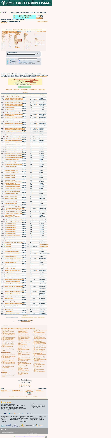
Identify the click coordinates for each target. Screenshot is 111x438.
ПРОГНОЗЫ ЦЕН (16, 89)
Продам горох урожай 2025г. (10, 215)
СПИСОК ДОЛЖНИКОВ (33, 89)
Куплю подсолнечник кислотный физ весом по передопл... (16, 138)
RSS (16, 413)
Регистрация (41, 417)
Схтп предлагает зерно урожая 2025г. (11, 193)
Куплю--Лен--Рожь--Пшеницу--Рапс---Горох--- (13, 270)
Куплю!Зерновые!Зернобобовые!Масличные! (14, 164)
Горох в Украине (10, 328)
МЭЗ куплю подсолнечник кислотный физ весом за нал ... (16, 136)
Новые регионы (4, 372)
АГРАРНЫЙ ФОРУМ (41, 89)
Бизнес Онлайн (31, 413)
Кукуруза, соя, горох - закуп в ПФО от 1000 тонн (14, 213)
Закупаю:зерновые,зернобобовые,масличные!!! (14, 151)
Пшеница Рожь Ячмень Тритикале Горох (12, 251)
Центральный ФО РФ (5, 329)
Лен (9, 38)
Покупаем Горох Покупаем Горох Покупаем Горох (15, 208)
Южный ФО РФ (19, 351)
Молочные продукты (18, 41)
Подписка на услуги (30, 431)
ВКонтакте (24, 413)
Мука (16, 35)
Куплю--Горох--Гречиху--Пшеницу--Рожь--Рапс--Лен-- (14, 258)
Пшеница (3, 34)
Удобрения (36, 35)
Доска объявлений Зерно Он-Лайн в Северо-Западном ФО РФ (13, 19)
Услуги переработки (38, 42)
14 (26, 384)
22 (28, 385)
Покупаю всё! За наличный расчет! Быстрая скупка (15, 221)
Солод (16, 44)
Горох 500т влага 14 (8, 267)
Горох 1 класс (8, 244)
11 (21, 384)
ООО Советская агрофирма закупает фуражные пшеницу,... (15, 168)
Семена (36, 34)
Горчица (28, 29)
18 (21, 385)
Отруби (25, 39)
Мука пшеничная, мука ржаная (14, 396)
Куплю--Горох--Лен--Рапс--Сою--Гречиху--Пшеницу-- (14, 112)
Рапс (9, 36)
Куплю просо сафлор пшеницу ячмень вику (12, 293)
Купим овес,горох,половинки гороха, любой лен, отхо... (15, 288)
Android (30, 84)
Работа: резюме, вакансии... (41, 31)
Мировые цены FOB (4, 420)
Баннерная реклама (33, 417)
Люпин (25, 29)
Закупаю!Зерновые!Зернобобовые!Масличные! (14, 147)
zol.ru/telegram (33, 82)
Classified (2, 388)
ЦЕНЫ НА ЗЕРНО (9, 89)
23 (30, 385)
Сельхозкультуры (23, 417)
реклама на (29, 390)
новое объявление (12, 317)
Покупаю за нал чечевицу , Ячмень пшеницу (14, 211)
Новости (12, 12)
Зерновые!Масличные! (8, 264)
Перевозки (36, 39)
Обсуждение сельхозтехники (15, 418)
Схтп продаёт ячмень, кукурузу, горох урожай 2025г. (14, 98)
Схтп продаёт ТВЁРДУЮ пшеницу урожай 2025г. (13, 188)
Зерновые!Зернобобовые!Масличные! (13, 184)
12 (23, 384)
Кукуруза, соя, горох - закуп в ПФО (11, 196)
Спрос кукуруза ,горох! (10, 134)
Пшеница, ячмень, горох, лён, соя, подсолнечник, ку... (14, 242)
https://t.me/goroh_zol (34, 80)
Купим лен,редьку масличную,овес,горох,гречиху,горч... (15, 279)
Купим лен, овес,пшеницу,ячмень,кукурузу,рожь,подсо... (15, 254)
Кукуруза (3, 44)
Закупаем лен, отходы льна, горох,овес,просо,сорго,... (14, 289)
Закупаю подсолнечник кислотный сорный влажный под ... (15, 128)
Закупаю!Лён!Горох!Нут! (10, 272)
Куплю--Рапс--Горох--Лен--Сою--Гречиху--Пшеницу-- (14, 99)
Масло (16, 37)
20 (25, 385)
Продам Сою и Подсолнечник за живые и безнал (13, 140)
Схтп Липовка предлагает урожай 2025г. (12, 159)
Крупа (16, 36)
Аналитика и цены (5, 416)
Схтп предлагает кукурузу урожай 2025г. (12, 172)
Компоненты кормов (27, 43)
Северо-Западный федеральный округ (13, 32)
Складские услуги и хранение (39, 40)
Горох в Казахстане (25, 328)
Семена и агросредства (24, 420)
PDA (20, 413)
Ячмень (3, 37)
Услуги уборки (37, 41)
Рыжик (10, 43)
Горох (3, 32)
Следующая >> (25, 92)
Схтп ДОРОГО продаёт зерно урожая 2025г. (12, 191)
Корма (21, 419)
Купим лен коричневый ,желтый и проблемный (13, 277)
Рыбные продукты (18, 40)
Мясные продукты (18, 39)
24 (19, 386)
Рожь (3, 35)
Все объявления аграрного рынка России (9, 31)
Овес (3, 38)
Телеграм (11, 413)
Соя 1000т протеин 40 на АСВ (10, 268)
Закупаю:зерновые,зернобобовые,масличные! (14, 149)
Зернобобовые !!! (9, 311)
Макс (7, 413)
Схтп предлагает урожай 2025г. (10, 175)
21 (26, 385)
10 (19, 384)
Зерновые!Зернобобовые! (11, 223)
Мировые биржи (3, 421)
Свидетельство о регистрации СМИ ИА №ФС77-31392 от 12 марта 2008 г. (13, 405)
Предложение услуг (13, 61)
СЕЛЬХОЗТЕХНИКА (24, 89)
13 (25, 384)
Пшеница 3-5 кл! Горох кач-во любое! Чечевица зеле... (15, 153)
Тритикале (15, 29)
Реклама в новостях (33, 419)
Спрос (11, 60)
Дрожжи (40, 29)
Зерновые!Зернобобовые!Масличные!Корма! (14, 181)
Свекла (10, 37)
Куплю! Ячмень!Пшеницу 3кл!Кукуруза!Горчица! (14, 105)
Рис (2, 40)
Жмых (25, 37)
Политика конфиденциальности (32, 433)
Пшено (3, 42)
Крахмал (16, 43)
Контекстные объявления (34, 418)
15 (28, 384)
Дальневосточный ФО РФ (37, 353)
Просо (3, 43)
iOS (33, 84)
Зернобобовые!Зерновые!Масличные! (11, 301)
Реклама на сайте (44, 14)
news (32, 81)
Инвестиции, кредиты (38, 43)
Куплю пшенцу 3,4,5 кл (9, 309)
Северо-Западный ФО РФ (5, 352)
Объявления (36, 12)
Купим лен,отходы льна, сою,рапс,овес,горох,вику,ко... (14, 283)
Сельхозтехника (26, 12)
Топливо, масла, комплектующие (27, 49)
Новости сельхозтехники (14, 419)
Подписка (44, 12)
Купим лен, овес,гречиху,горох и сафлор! (12, 313)
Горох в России (4, 328)
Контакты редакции (30, 430)
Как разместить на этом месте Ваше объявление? (13, 94)
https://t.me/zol (28, 81)
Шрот (25, 36)
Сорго (19, 29)
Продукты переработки (24, 418)
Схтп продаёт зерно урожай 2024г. (11, 248)
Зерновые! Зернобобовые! (11, 227)
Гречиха (3, 41)
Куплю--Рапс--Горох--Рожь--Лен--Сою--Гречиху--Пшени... (15, 96)
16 (30, 384)
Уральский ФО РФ (36, 329)
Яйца (16, 42)
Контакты (2, 410)
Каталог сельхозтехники (14, 417)
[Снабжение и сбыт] (3, 427)
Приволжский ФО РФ (20, 329)
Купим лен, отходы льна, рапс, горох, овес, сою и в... (14, 286)
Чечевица (10, 35)
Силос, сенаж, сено (27, 41)
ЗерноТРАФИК (3, 419)
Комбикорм (26, 34)
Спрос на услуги (13, 62)
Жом (25, 38)
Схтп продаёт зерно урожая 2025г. (11, 162)
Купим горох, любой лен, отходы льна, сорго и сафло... (14, 296)
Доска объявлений (24, 416)
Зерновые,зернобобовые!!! (11, 238)
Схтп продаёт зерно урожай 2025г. (11, 203)
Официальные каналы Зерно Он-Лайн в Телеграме (25, 79)
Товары (40, 12)
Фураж (25, 35)
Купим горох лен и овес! (9, 298)
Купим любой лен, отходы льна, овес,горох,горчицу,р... (14, 291)
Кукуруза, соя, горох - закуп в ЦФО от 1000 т (12, 216)
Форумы (31, 12)
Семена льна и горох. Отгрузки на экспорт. (12, 253)
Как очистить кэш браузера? (25, 321)
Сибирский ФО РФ (36, 339)
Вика (22, 29)
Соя (9, 34)
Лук (9, 44)
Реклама (9, 410)
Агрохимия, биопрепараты (39, 36)
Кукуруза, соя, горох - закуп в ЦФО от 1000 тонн (13, 206)
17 (19, 385)
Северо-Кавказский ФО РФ (21, 362)
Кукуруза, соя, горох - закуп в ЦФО (11, 198)
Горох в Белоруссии (17, 328)
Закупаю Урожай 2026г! (10, 109)
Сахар (16, 38)
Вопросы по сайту (42, 419)
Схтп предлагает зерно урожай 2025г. (11, 170)
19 (23, 385)
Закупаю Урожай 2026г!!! (10, 107)
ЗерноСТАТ (2, 418)
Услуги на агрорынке (23, 421)
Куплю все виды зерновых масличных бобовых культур (16, 219)
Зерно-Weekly (19, 12)
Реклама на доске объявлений (42, 21)
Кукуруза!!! (8, 240)
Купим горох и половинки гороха (11, 284)
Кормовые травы (34, 29)
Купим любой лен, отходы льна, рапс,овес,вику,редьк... (14, 303)
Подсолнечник (4, 39)
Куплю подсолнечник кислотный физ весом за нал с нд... (15, 142)
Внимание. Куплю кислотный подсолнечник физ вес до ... (15, 126)
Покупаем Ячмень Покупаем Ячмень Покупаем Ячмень (16, 209)
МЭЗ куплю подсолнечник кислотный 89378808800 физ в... (16, 131)
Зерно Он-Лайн (42, 416)
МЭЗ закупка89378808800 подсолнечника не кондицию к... (15, 129)
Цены (16, 12)
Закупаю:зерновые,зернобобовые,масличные (14, 155)
